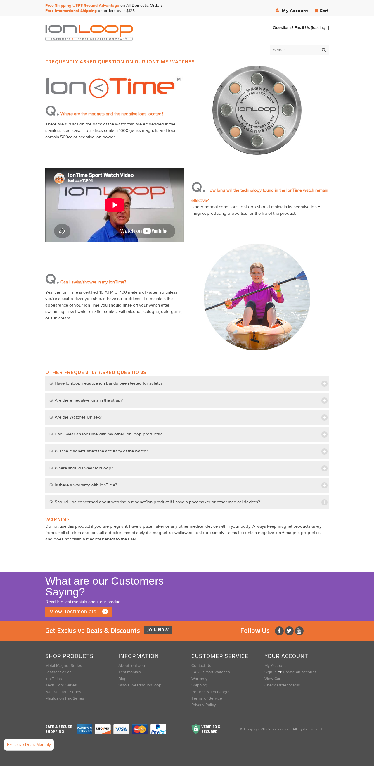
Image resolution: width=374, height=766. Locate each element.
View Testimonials (73, 611)
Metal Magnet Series (63, 665)
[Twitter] (290, 630)
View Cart (273, 678)
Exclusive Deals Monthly (29, 744)
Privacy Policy (203, 705)
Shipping (199, 685)
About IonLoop (131, 665)
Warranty (199, 678)
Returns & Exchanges (211, 692)
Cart (324, 10)
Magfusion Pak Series (64, 698)
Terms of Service (206, 698)
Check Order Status (282, 685)
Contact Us (201, 665)
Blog (122, 678)
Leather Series (58, 672)
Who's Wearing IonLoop (139, 685)
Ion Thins (53, 678)
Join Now (158, 629)
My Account (294, 10)
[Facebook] (280, 630)
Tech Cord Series (61, 685)
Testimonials (129, 672)
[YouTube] (299, 630)
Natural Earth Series (63, 692)
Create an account (299, 672)
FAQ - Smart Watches (210, 672)
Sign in (270, 672)
